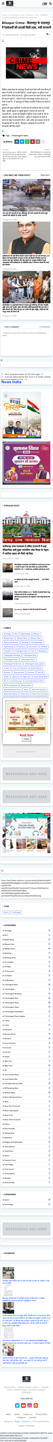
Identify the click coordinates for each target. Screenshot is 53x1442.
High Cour (15, 677)
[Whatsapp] (27, 141)
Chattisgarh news (21, 651)
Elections (7, 672)
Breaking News (37, 642)
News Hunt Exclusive (39, 689)
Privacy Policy (41, 1414)
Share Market (27, 1146)
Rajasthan (27, 1137)
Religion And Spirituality (27, 1142)
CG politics (8, 651)
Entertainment (19, 672)
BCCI (16, 634)
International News (41, 677)
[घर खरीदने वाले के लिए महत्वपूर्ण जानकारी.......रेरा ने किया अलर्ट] (8, 582)
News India (11, 381)
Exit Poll (40, 672)
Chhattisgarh (42, 651)
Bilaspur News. (36, 638)
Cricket (6, 668)
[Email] (38, 141)
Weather (27, 1178)
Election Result (36, 668)
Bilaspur (37, 634)
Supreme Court (27, 1160)
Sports (6, 912)
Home (4, 15)
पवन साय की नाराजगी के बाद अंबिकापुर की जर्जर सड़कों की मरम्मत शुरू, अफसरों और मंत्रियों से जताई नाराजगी (25, 214)
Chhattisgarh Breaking (12, 655)
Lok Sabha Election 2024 (34, 681)
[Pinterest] (32, 141)
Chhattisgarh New (30, 655)
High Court (27, 677)
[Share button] (43, 141)
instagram (21, 1417)
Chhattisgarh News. (28, 659)
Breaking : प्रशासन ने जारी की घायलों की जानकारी (30, 609)
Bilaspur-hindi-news (11, 642)
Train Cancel (27, 1169)
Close (26, 739)
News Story (25, 694)
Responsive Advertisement (26, 751)
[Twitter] (22, 141)
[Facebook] (16, 141)
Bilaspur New (9, 638)
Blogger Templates (22, 1421)
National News (26, 685)
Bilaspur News (22, 638)
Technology (16, 912)
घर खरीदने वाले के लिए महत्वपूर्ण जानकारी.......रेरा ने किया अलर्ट (31, 580)
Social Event (27, 1151)
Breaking (25, 642)
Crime (14, 668)
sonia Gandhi (27, 1182)
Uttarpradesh (27, 1173)
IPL (5, 681)
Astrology (7, 634)
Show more (45, 175)
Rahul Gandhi (27, 1128)
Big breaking (25, 634)
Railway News (27, 1133)
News (26, 689)
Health (6, 677)
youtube (32, 1417)
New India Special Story (12, 689)
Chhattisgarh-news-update (34, 664)
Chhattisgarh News (16, 15)
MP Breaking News (10, 685)
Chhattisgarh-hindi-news (12, 664)
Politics (27, 1124)
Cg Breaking (8, 647)
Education (23, 668)
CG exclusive (20, 647)
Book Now (26, 735)
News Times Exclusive (40, 694)
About (17, 1414)
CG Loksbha (33, 647)
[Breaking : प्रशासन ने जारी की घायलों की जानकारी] (8, 612)
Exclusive (31, 672)
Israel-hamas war (16, 681)
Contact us (27, 1414)
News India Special (10, 694)
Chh (32, 651)
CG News (44, 647)
